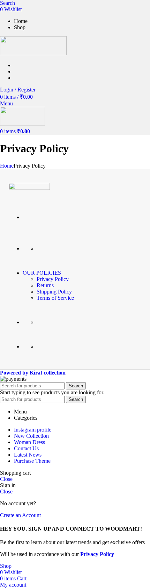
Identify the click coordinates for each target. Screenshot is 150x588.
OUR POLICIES (42, 273)
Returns (45, 285)
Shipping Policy (54, 292)
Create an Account (20, 515)
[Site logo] (33, 53)
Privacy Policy (53, 279)
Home (7, 166)
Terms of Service (55, 298)
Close (6, 479)
